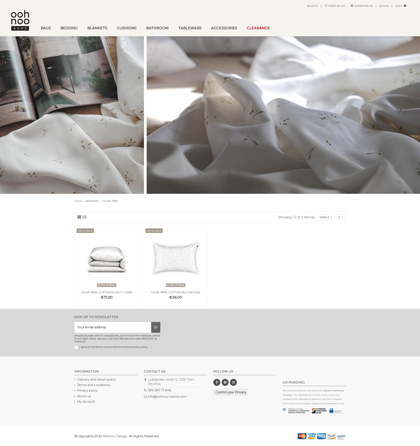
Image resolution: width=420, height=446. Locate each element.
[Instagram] (233, 382)
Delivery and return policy (96, 379)
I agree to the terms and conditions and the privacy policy (113, 347)
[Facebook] (217, 382)
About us (84, 396)
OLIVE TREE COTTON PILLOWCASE (175, 292)
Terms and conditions (93, 385)
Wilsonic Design (115, 436)
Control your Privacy (230, 392)
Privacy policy (87, 390)
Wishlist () (336, 5)
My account (86, 402)
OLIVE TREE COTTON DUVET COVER (106, 292)
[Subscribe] (155, 327)
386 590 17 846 (159, 390)
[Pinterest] (225, 382)
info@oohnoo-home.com (167, 397)
